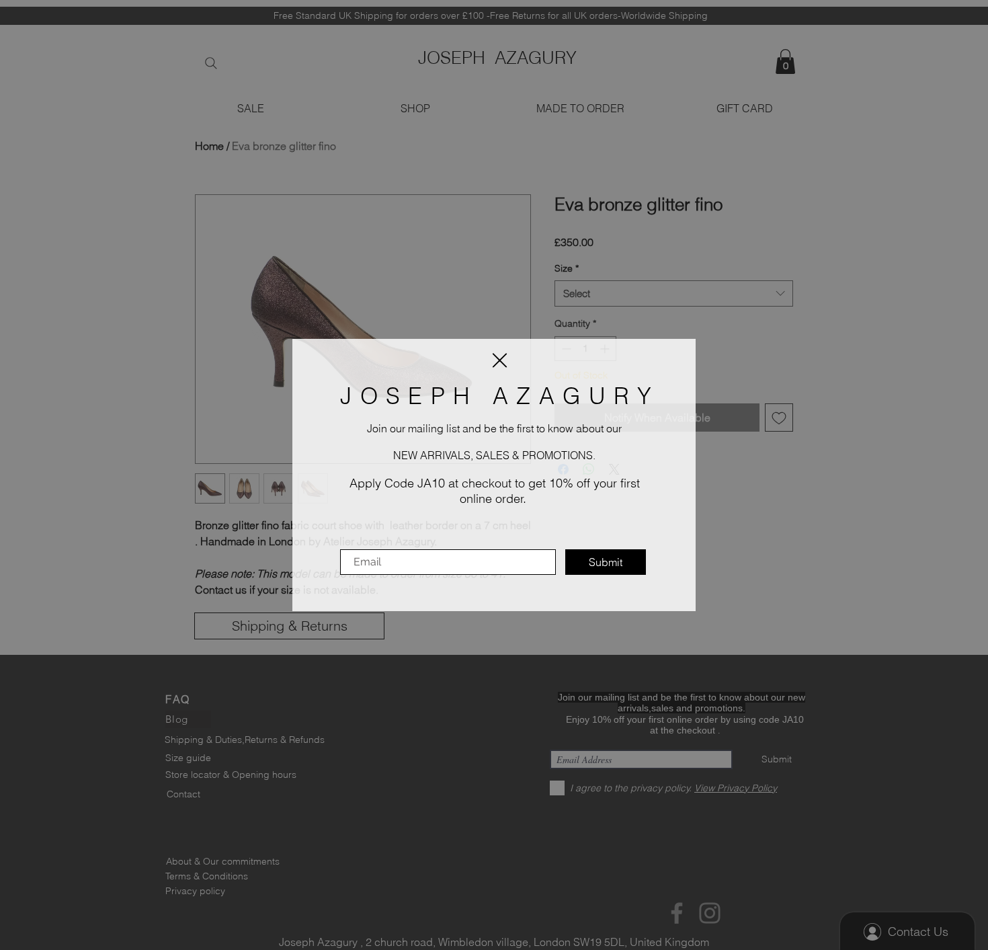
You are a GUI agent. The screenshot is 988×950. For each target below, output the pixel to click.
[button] (499, 360)
